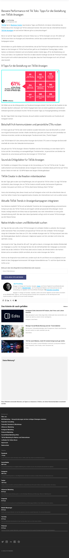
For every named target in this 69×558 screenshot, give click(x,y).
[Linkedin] (8, 300)
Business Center (16, 25)
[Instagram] (5, 300)
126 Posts (3, 482)
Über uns (4, 416)
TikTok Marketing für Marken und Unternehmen (15, 437)
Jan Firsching (10, 20)
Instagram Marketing (7, 429)
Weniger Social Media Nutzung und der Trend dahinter (43, 326)
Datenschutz (5, 445)
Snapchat (4, 498)
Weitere (66, 306)
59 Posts (3, 510)
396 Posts (3, 473)
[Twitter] (11, 300)
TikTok (3, 25)
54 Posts (3, 528)
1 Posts (3, 455)
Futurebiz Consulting (52, 290)
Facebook (4, 453)
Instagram (28, 319)
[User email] (16, 300)
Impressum (4, 442)
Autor (38, 286)
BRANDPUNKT (26, 288)
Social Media (34, 319)
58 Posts (3, 519)
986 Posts (3, 464)
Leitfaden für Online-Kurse (9, 440)
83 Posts (3, 501)
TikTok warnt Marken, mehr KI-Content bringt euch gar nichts (45, 341)
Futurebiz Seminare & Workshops (11, 424)
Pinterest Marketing (7, 432)
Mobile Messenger (6, 508)
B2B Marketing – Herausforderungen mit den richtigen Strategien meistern (23, 419)
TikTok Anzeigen (7, 30)
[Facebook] (3, 300)
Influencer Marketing (7, 427)
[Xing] (13, 300)
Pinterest (4, 526)
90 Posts (3, 491)
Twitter (3, 480)
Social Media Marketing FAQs (10, 435)
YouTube (3, 517)
